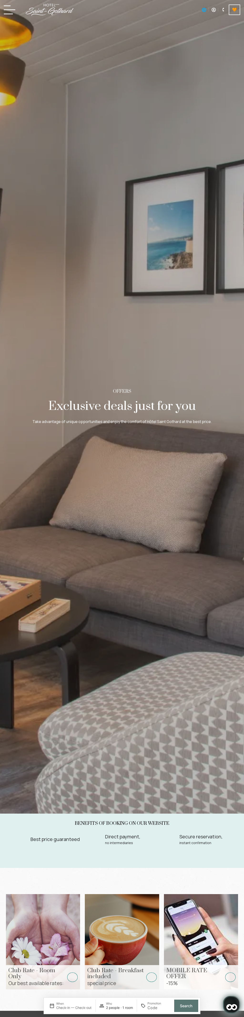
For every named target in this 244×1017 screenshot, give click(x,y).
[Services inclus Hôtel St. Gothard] (234, 10)
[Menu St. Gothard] (11, 9)
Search (186, 1005)
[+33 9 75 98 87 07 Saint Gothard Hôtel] (223, 10)
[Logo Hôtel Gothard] (49, 10)
